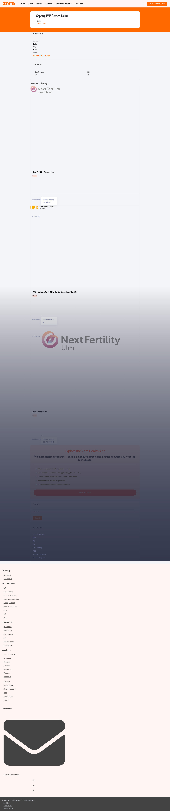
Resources (79, 4)
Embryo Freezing (38, 534)
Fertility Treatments (63, 4)
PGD (34, 551)
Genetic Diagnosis (39, 558)
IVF (34, 544)
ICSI (34, 537)
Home (23, 4)
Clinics (30, 4)
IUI (34, 541)
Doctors (39, 4)
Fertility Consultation (39, 554)
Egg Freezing (37, 548)
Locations (48, 4)
